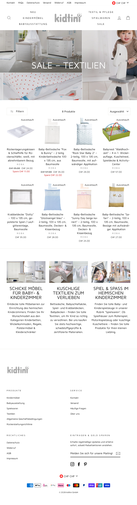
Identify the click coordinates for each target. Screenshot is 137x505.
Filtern (19, 111)
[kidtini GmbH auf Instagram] (72, 464)
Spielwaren (101, 17)
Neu (33, 11)
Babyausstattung (33, 23)
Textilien (11, 413)
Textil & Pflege (101, 11)
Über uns (75, 413)
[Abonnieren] (118, 453)
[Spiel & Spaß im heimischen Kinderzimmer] (111, 272)
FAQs (20, 2)
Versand (47, 2)
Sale (101, 23)
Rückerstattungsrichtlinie (19, 424)
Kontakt (11, 2)
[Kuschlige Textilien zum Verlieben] (68, 272)
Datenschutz (33, 2)
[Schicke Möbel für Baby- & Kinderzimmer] (26, 272)
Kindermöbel (33, 17)
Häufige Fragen (78, 408)
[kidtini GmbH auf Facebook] (79, 464)
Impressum (80, 2)
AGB (69, 2)
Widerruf (58, 2)
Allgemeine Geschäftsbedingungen (24, 419)
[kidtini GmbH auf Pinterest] (85, 464)
